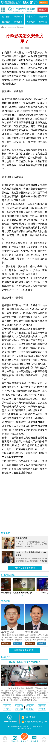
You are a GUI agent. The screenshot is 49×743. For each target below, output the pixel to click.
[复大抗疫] (43, 10)
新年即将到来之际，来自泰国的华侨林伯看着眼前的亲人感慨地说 (31, 560)
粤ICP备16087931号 (24, 728)
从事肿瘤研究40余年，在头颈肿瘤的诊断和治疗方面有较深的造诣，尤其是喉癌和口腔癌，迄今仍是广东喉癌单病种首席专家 (36, 637)
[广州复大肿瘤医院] (21, 9)
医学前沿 (42, 709)
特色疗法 (7, 709)
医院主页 (7, 706)
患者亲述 (31, 22)
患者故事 (18, 22)
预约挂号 (17, 643)
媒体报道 (6, 22)
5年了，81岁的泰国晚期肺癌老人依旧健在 (31, 553)
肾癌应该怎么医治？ (23, 518)
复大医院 (8, 27)
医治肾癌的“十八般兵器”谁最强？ (24, 492)
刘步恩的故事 (21, 538)
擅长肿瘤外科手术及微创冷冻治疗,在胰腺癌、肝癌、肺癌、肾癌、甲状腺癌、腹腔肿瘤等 (12, 637)
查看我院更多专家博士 (24, 650)
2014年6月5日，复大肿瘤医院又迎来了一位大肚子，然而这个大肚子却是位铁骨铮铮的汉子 (31, 544)
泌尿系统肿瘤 (18, 27)
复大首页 (6, 16)
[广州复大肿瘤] (10, 719)
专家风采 (31, 16)
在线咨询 (6, 643)
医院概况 (18, 16)
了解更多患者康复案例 (24, 568)
